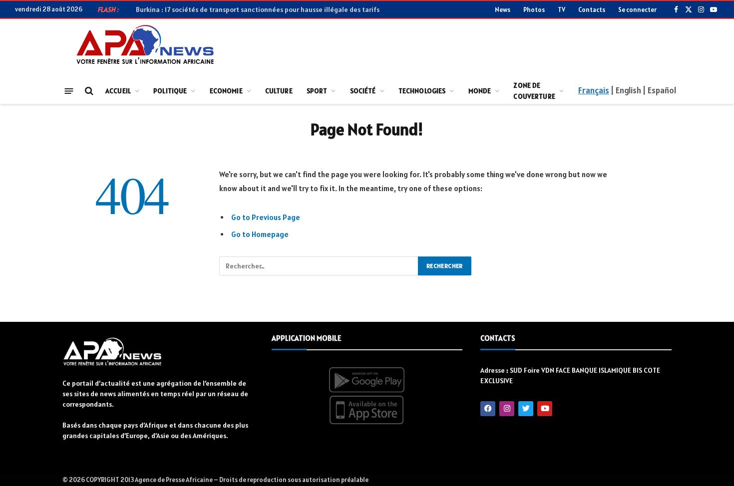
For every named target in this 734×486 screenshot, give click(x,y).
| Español (659, 90)
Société (363, 90)
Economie (226, 90)
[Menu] (69, 90)
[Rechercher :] (319, 265)
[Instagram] (506, 408)
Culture (279, 90)
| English (625, 90)
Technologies (422, 90)
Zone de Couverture (534, 91)
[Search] (88, 91)
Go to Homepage (260, 234)
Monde (479, 90)
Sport (317, 90)
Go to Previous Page (265, 217)
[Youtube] (544, 408)
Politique (170, 90)
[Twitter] (525, 408)
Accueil (118, 90)
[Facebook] (487, 408)
